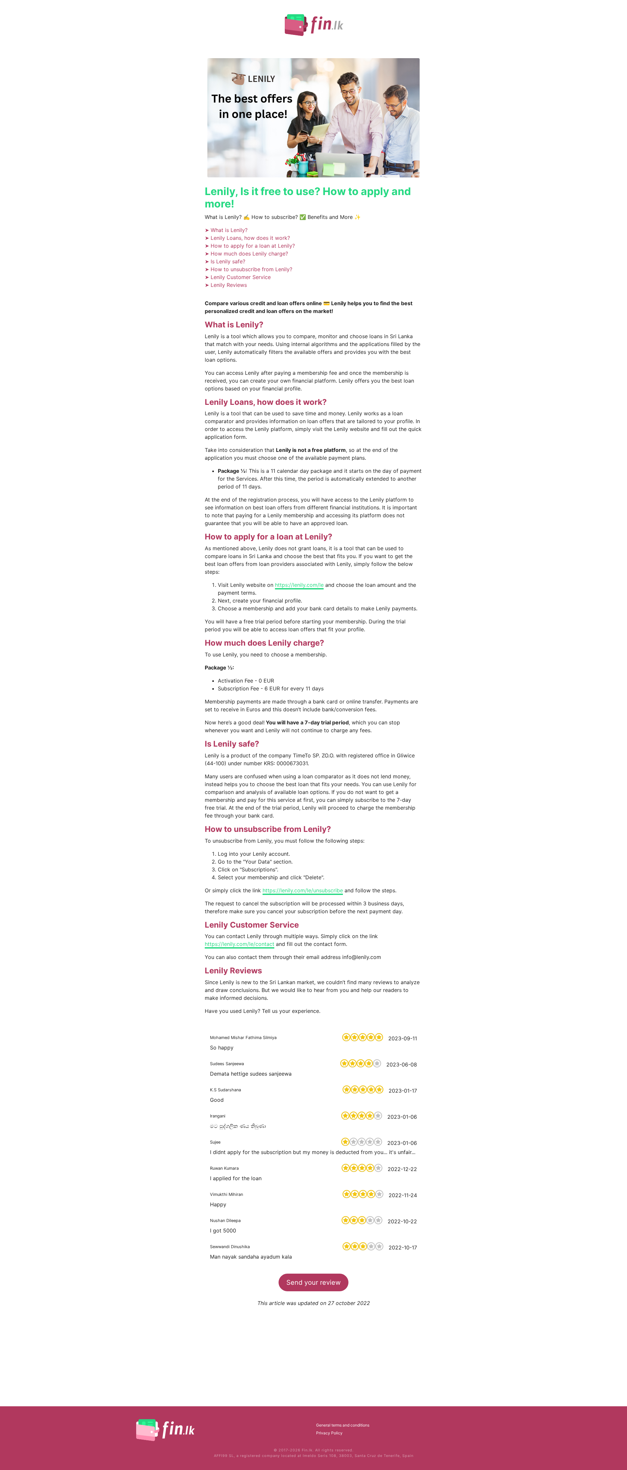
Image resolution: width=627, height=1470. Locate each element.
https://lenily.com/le (299, 585)
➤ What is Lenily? (226, 230)
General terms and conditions (342, 1425)
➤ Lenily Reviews (226, 285)
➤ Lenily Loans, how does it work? (247, 238)
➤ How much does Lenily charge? (246, 253)
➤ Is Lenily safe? (225, 261)
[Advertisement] (313, 1352)
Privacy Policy (329, 1432)
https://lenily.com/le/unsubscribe (303, 890)
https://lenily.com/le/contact (239, 944)
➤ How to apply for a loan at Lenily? (250, 245)
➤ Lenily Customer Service (238, 277)
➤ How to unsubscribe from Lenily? (248, 269)
